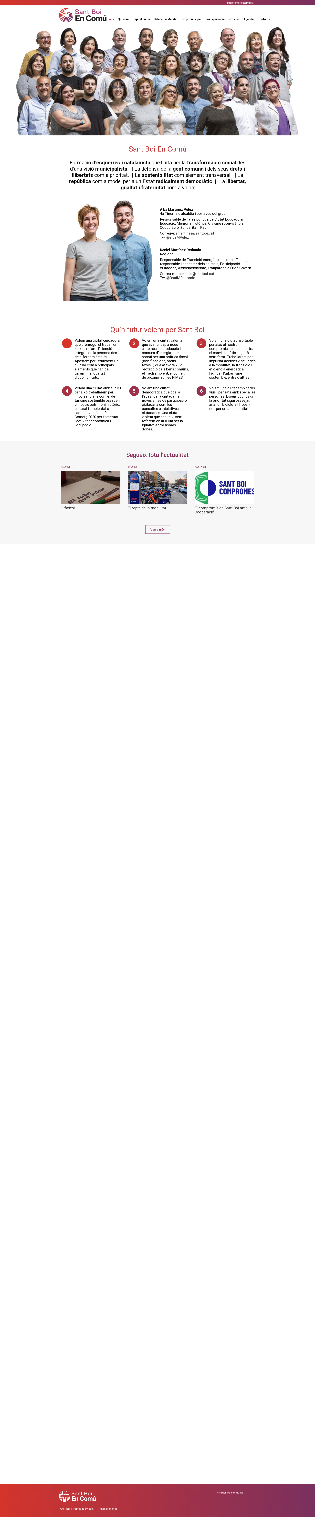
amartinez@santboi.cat (195, 233)
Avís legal (65, 1509)
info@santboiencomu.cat (240, 2)
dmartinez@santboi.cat (195, 274)
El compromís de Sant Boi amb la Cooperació (223, 510)
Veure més (157, 529)
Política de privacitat (84, 1509)
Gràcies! (68, 508)
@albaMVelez (177, 237)
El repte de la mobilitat (147, 508)
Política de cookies (107, 1509)
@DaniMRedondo (180, 278)
